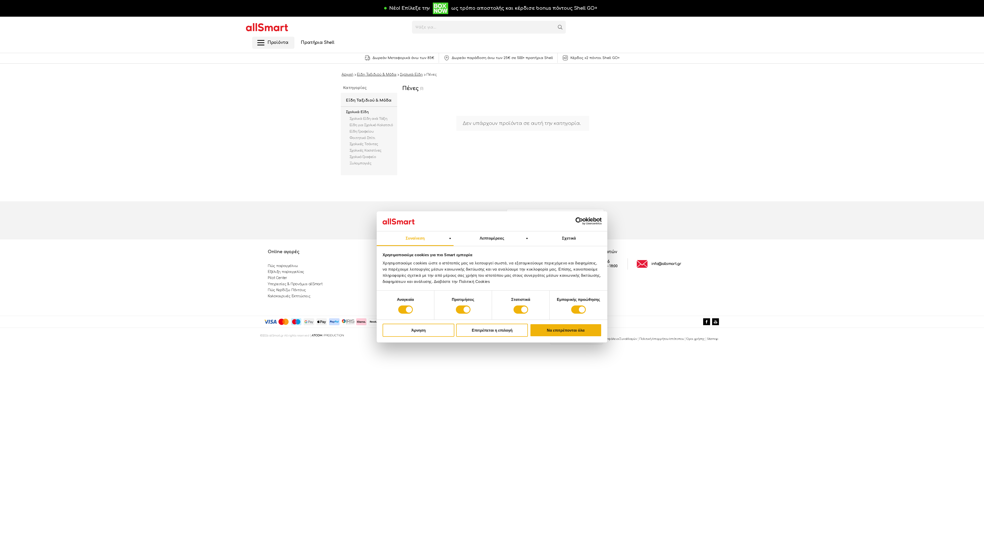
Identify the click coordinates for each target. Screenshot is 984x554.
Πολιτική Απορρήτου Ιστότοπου (661, 339)
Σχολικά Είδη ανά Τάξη (368, 119)
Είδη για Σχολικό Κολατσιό (371, 125)
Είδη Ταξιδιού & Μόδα (369, 100)
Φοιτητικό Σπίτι (362, 138)
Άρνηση (418, 330)
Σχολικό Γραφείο (363, 157)
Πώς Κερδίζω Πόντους (287, 290)
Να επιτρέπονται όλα (566, 330)
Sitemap (712, 339)
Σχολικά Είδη (357, 112)
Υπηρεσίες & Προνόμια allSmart (295, 284)
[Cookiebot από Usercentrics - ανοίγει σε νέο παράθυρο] (579, 221)
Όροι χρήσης (695, 339)
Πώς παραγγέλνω (283, 266)
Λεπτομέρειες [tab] (492, 238)
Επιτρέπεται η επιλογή (492, 330)
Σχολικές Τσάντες (364, 144)
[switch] (463, 309)
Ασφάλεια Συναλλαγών (620, 339)
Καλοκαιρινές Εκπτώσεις (289, 296)
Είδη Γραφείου (362, 131)
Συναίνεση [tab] (415, 238)
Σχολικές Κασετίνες (366, 150)
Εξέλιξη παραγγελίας (286, 272)
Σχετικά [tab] (569, 238)
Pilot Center (277, 278)
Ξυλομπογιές (360, 163)
